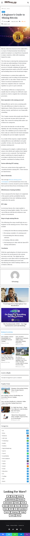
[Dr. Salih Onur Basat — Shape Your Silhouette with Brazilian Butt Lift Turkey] (7, 350)
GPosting (6, 21)
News (8, 8)
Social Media (5, 456)
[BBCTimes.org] (10, 2)
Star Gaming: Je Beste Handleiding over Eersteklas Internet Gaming (7, 339)
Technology (5, 440)
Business (4, 435)
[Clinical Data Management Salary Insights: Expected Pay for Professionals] (5, 416)
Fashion (4, 445)
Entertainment (6, 458)
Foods (4, 461)
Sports (4, 451)
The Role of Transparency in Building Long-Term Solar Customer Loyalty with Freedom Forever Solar (22, 360)
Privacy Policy (13, 525)
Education (4, 471)
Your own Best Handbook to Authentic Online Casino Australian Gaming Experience (22, 339)
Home (4, 8)
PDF (3, 478)
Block (3, 481)
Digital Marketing (6, 448)
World (3, 466)
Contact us (21, 525)
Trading (4, 476)
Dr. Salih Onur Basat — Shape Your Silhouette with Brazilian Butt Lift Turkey (7, 358)
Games (4, 463)
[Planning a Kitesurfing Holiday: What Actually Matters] (5, 391)
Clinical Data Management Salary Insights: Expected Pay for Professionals (19, 416)
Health (4, 443)
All (3, 430)
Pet (3, 473)
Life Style (4, 438)
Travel (4, 453)
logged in (9, 377)
